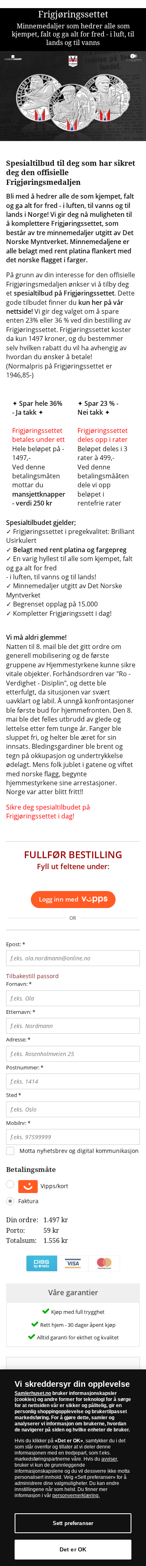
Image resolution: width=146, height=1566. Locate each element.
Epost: (15, 944)
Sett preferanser (73, 1523)
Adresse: (16, 1039)
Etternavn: (18, 1011)
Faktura (28, 1201)
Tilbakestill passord (32, 976)
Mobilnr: (16, 1123)
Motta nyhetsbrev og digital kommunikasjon (79, 1151)
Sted (11, 1095)
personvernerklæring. (76, 1495)
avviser (109, 1459)
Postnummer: (22, 1067)
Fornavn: (17, 984)
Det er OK (73, 1549)
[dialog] (73, 1467)
